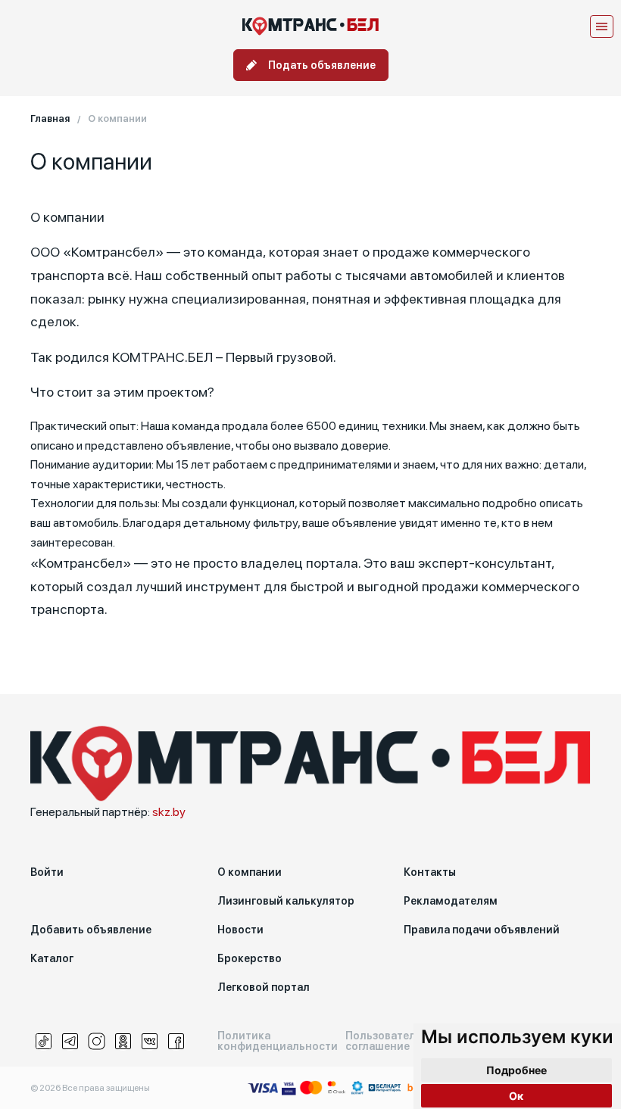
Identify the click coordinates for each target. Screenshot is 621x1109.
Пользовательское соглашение (396, 1040)
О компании (249, 872)
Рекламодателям (451, 901)
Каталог (51, 958)
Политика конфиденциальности (277, 1040)
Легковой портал (263, 987)
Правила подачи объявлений (482, 929)
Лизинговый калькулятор (285, 901)
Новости (240, 929)
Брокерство (249, 958)
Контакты (430, 872)
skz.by (169, 812)
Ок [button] (516, 1095)
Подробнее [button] (516, 1070)
